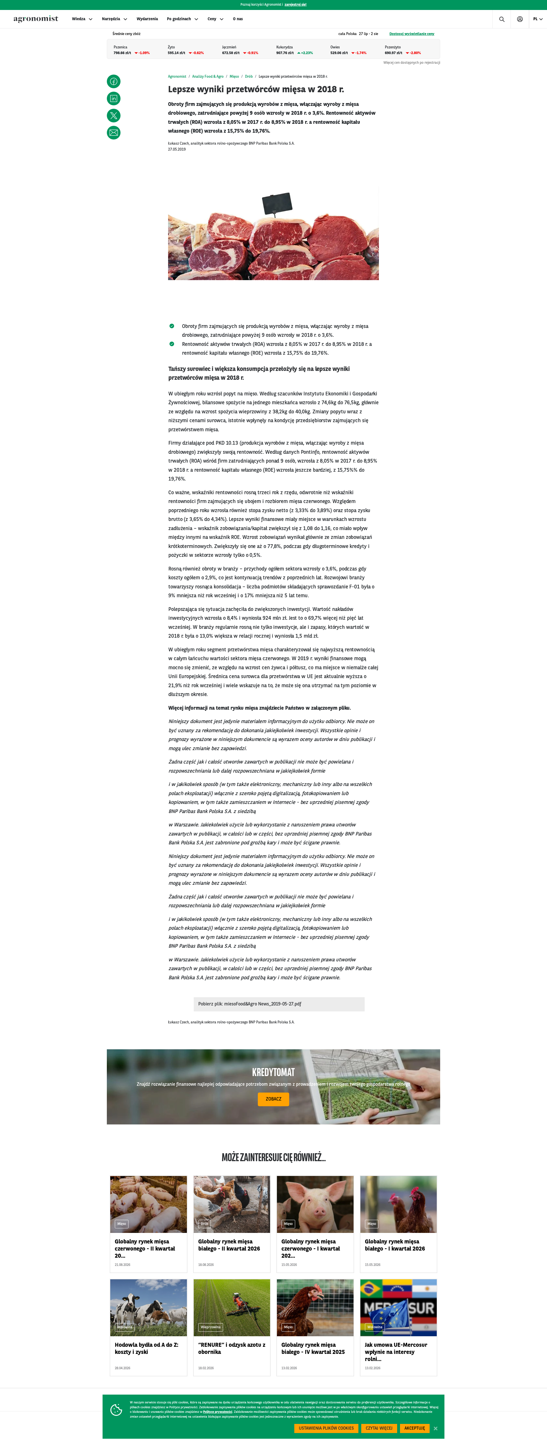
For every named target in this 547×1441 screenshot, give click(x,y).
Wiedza (78, 19)
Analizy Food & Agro (208, 77)
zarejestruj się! (296, 5)
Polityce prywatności (217, 1412)
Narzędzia (111, 19)
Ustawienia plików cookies (326, 1428)
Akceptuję (415, 1428)
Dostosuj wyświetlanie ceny (411, 34)
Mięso (234, 77)
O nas (238, 19)
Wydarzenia (147, 19)
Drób (249, 77)
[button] (114, 81)
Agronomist (177, 77)
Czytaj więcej (379, 1428)
